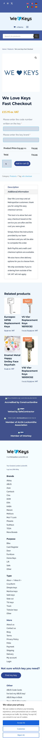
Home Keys (11, 558)
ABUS (9, 484)
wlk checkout (27, 176)
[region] (21, 720)
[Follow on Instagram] (7, 3)
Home (4, 49)
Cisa (8, 495)
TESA (9, 528)
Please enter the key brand (16, 135)
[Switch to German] (36, 3)
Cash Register (12, 547)
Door (9, 551)
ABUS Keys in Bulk (14, 697)
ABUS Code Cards (14, 690)
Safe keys (11, 595)
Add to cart (21, 163)
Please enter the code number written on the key (17, 121)
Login (9, 661)
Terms (9, 636)
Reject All (21, 735)
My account (12, 658)
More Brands (12, 532)
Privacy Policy (13, 639)
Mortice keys (12, 591)
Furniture (10, 554)
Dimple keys (12, 588)
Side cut (10, 599)
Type (9, 576)
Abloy (9, 480)
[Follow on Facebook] (4, 3)
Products (10, 49)
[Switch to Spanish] (36, 7)
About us (10, 625)
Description (13, 187)
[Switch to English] (28, 3)
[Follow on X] (12, 3)
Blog (9, 632)
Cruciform (11, 584)
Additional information (18, 191)
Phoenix (10, 521)
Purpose (11, 539)
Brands (10, 476)
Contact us (11, 628)
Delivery (10, 654)
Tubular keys (12, 610)
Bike (8, 543)
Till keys (10, 602)
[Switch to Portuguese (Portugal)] (32, 7)
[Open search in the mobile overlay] (21, 36)
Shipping (10, 650)
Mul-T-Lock (11, 517)
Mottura (10, 514)
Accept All (21, 723)
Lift (8, 562)
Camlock (10, 492)
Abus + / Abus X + (14, 580)
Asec (9, 488)
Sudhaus (10, 525)
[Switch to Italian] (28, 7)
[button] (36, 58)
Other (9, 569)
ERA (8, 503)
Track (9, 606)
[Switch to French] (32, 3)
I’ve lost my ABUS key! (16, 694)
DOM (9, 499)
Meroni (9, 510)
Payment (10, 647)
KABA (9, 506)
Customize (21, 729)
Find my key (11, 675)
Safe (8, 565)
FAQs (9, 643)
